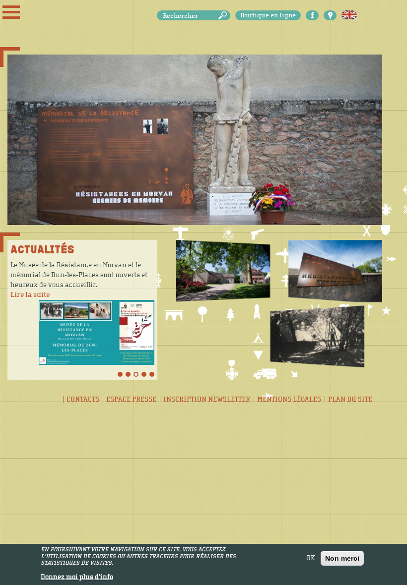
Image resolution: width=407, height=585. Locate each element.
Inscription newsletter (206, 399)
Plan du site (350, 399)
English (349, 15)
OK (310, 558)
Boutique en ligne (268, 15)
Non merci (342, 558)
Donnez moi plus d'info (77, 577)
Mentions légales (289, 399)
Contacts (83, 399)
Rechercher (224, 15)
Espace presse (131, 399)
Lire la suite (30, 294)
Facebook (312, 15)
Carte (330, 15)
